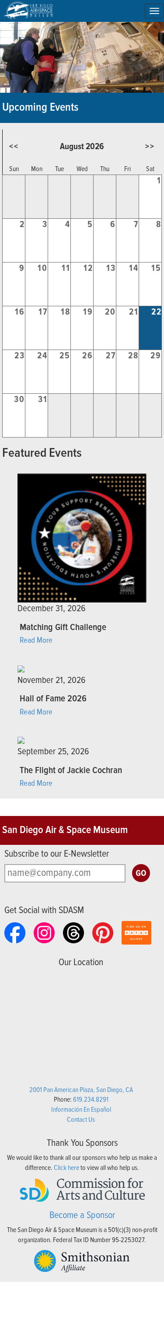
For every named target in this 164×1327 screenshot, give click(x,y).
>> (150, 147)
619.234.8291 (90, 1099)
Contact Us (81, 1119)
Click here (66, 1168)
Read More (36, 640)
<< (14, 147)
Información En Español (81, 1109)
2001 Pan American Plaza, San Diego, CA (81, 1090)
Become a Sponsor (82, 1215)
